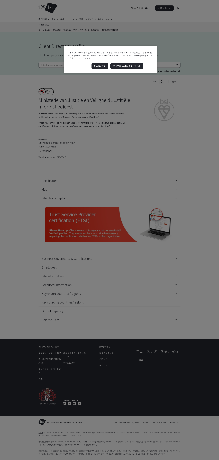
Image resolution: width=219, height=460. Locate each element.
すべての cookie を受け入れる (127, 66)
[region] (110, 59)
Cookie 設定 (100, 66)
